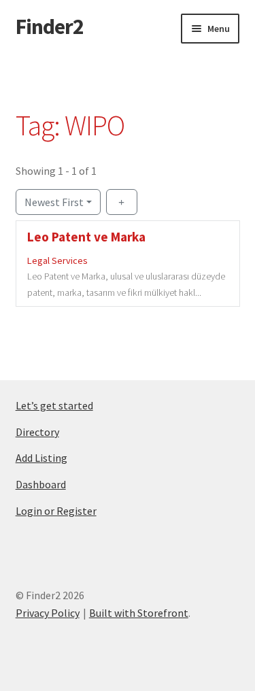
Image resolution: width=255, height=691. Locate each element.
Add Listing (41, 458)
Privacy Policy (48, 613)
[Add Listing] (121, 202)
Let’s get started (54, 405)
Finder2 (50, 26)
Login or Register (56, 511)
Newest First (54, 202)
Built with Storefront (138, 613)
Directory (37, 432)
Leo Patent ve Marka (86, 237)
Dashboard (41, 484)
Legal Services (57, 261)
